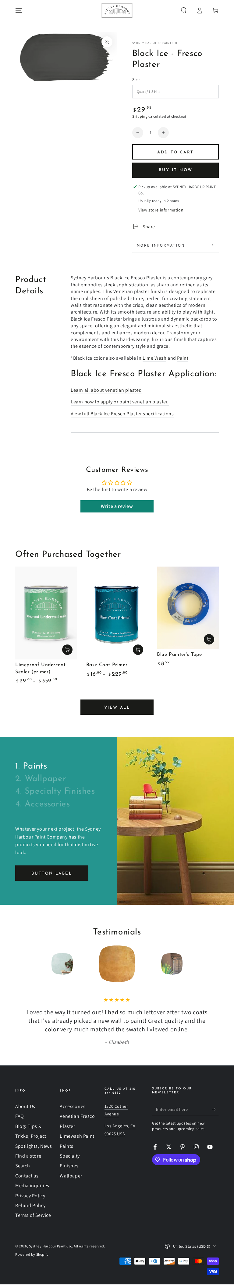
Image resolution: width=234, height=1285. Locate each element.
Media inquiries (32, 1185)
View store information (160, 210)
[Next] (213, 964)
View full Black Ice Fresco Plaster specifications (122, 413)
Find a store (28, 1156)
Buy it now (176, 170)
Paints (66, 1146)
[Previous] (21, 964)
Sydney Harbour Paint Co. (155, 43)
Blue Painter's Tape (179, 654)
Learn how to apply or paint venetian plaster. (120, 401)
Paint (182, 358)
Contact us (27, 1176)
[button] (184, 10)
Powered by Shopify (32, 1254)
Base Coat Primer (107, 665)
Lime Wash (154, 358)
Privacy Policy (30, 1195)
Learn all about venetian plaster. (106, 390)
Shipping (140, 116)
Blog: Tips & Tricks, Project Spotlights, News (33, 1136)
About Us (25, 1106)
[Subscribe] (215, 1109)
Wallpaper (71, 1176)
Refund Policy (30, 1205)
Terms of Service (33, 1215)
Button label (51, 874)
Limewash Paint (77, 1136)
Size (136, 79)
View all (117, 708)
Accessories (73, 1106)
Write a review (117, 506)
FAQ (19, 1116)
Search (22, 1165)
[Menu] (19, 10)
